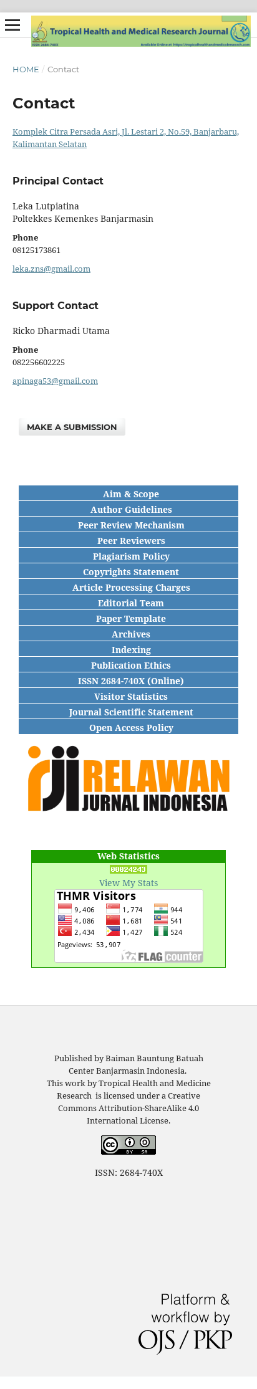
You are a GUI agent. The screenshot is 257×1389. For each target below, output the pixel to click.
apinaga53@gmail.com (55, 380)
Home (25, 69)
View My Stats (128, 883)
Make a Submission (72, 427)
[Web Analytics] (128, 870)
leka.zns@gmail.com (51, 268)
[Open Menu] (12, 24)
